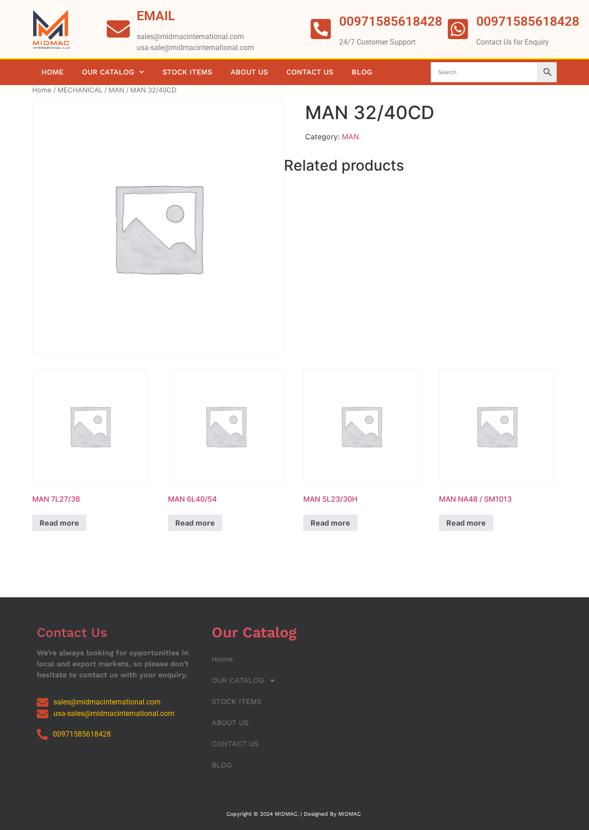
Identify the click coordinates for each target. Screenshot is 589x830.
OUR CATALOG (108, 72)
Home (52, 72)
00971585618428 (527, 21)
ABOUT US (249, 72)
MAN (116, 90)
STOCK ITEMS (187, 72)
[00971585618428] (457, 28)
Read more (59, 522)
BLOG (362, 72)
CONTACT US (309, 72)
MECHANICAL (80, 90)
